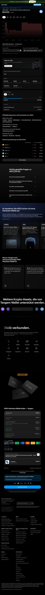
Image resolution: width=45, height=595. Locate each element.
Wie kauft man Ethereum (21, 533)
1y (20, 17)
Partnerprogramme (20, 561)
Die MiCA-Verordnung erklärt (22, 520)
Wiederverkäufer (19, 559)
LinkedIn (36, 351)
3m (14, 17)
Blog (17, 565)
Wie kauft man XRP (20, 539)
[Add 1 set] (11, 449)
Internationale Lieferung (21, 557)
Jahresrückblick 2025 (20, 576)
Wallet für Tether (5, 537)
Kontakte (18, 580)
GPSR (31, 534)
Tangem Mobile (33, 520)
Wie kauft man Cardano (21, 537)
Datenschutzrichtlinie (21, 507)
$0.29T (41, 147)
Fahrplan (18, 571)
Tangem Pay (33, 518)
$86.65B (41, 156)
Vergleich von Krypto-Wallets (7, 525)
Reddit (18, 344)
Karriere (17, 578)
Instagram (8, 351)
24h (4, 17)
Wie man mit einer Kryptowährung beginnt (6, 519)
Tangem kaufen (37, 4)
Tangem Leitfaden (20, 575)
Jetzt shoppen (32, 1)
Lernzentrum (19, 569)
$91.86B (41, 153)
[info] (11, 82)
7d (7, 17)
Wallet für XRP (4, 536)
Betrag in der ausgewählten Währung (30, 48)
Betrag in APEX (5, 48)
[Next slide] (39, 443)
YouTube (27, 344)
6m (17, 17)
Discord (27, 351)
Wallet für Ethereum (5, 532)
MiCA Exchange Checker (21, 518)
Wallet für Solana (5, 534)
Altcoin (3, 555)
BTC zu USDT (4, 545)
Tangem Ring (33, 522)
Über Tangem (19, 553)
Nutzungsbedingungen (35, 530)
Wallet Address (4, 557)
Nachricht (18, 567)
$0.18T (41, 150)
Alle (24, 17)
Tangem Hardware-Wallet (36, 524)
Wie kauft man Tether (20, 540)
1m (10, 17)
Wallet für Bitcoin (5, 530)
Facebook (18, 351)
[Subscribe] (32, 503)
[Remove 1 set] (5, 449)
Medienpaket (19, 573)
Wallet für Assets (5, 539)
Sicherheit (18, 555)
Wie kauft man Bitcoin (21, 531)
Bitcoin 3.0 (3, 553)
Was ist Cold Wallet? (5, 521)
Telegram (36, 344)
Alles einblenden (19, 542)
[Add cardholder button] (38, 454)
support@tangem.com (5, 503)
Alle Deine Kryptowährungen (7, 548)
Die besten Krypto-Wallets (7, 523)
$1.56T (41, 144)
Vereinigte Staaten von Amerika (27, 471)
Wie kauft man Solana (21, 535)
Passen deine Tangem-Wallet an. (22, 563)
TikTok (8, 358)
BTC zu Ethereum (5, 546)
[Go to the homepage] (4, 4)
